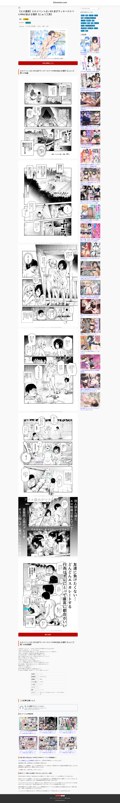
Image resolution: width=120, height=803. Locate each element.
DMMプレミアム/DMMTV (28, 760)
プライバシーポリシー (58, 798)
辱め (93, 20)
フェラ (96, 15)
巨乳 (87, 15)
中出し (39, 26)
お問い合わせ (67, 798)
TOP (51, 798)
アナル (82, 25)
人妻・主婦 (83, 23)
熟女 (87, 30)
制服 (82, 17)
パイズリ (83, 20)
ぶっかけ (96, 23)
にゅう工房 (28, 22)
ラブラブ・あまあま (90, 25)
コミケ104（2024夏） (30, 26)
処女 (43, 26)
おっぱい (91, 15)
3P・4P (96, 28)
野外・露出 (90, 28)
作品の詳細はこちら (48, 63)
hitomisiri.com (60, 2)
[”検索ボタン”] (98, 8)
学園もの (89, 20)
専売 (89, 23)
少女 (47, 26)
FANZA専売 (83, 28)
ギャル (82, 30)
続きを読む (48, 634)
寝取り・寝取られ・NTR (90, 17)
